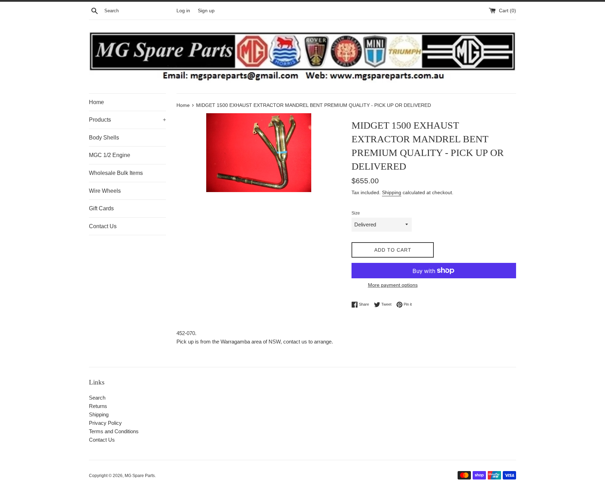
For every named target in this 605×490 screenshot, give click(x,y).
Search (97, 398)
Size (356, 213)
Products (127, 120)
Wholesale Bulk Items (116, 173)
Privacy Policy (105, 423)
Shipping (391, 192)
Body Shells (104, 138)
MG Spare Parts (140, 475)
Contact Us (103, 226)
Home (96, 102)
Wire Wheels (105, 191)
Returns (98, 406)
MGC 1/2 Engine (109, 155)
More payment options (393, 285)
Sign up (206, 10)
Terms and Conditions (114, 431)
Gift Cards (101, 208)
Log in (183, 10)
